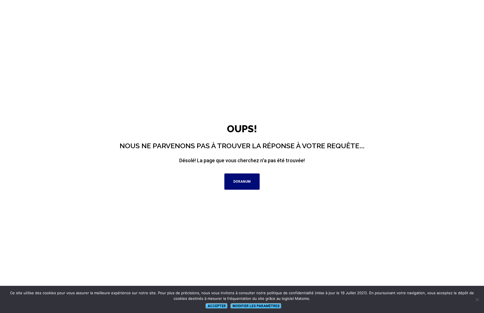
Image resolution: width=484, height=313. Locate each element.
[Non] (477, 299)
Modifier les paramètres (256, 306)
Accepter (217, 306)
